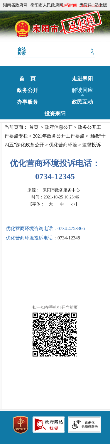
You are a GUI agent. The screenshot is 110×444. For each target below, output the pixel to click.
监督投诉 (91, 144)
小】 (75, 204)
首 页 (27, 78)
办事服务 (27, 102)
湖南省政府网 (15, 5)
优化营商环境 (63, 144)
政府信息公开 (59, 127)
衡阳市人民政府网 (47, 5)
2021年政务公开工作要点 (58, 135)
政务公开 (27, 90)
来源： (54, 190)
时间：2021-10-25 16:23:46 (55, 197)
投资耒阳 (55, 113)
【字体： (53, 204)
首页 (33, 127)
